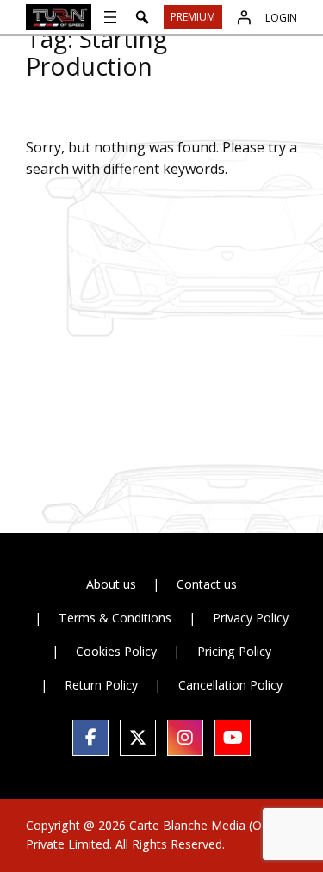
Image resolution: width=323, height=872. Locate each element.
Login (281, 17)
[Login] (244, 17)
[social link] (90, 738)
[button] (142, 17)
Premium (193, 16)
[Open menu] (110, 17)
